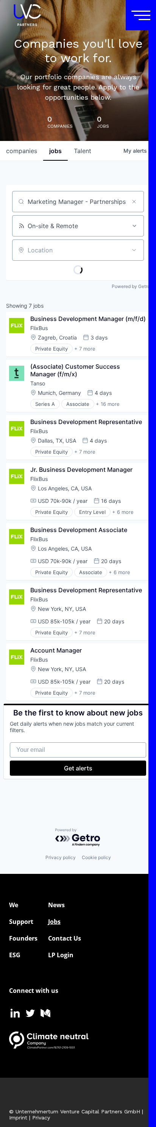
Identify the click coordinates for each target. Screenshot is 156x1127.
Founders (23, 938)
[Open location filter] (134, 250)
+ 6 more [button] (123, 512)
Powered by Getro (131, 286)
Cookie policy (96, 857)
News (56, 905)
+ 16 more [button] (108, 404)
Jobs (54, 921)
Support (21, 921)
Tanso (37, 383)
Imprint (18, 1117)
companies (21, 151)
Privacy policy (60, 857)
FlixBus (39, 328)
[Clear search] (134, 201)
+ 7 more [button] (84, 349)
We (13, 905)
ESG (14, 955)
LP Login (60, 955)
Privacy (41, 1117)
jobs (55, 151)
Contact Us (64, 938)
